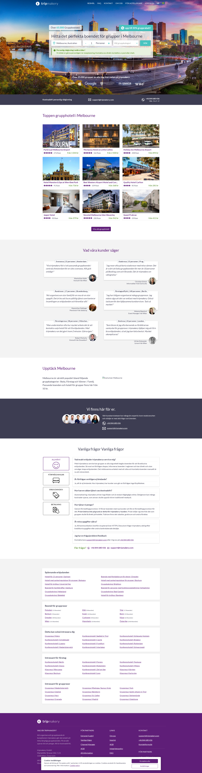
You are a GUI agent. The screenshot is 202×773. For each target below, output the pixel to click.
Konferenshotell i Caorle (92, 640)
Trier (121, 610)
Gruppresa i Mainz (52, 636)
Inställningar (144, 766)
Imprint (113, 740)
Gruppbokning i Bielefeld (55, 595)
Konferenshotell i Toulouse (130, 662)
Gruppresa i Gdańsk (53, 692)
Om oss (119, 3)
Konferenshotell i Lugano (55, 643)
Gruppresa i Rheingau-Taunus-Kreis (96, 688)
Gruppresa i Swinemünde (130, 695)
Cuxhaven (86, 617)
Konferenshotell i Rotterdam (131, 643)
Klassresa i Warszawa (53, 669)
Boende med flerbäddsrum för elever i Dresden (119, 576)
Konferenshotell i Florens (92, 662)
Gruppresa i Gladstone (129, 699)
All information (87, 753)
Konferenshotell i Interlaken (93, 647)
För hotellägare (133, 3)
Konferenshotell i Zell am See (94, 669)
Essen (84, 614)
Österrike (123, 621)
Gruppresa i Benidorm (91, 692)
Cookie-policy (75, 765)
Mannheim (86, 621)
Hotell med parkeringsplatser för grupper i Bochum (121, 580)
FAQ (99, 3)
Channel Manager (88, 744)
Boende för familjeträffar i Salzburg (59, 588)
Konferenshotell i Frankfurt (93, 643)
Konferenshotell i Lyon (91, 673)
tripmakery (124, 77)
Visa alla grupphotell (101, 229)
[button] (126, 3)
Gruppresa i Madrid (90, 699)
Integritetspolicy (116, 748)
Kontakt (108, 3)
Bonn (122, 614)
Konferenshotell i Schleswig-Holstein (134, 636)
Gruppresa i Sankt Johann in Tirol (133, 692)
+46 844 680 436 (152, 98)
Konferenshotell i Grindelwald (57, 640)
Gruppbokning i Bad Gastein (112, 591)
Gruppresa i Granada (53, 699)
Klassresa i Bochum (52, 673)
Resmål (91, 3)
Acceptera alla (145, 761)
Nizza (122, 617)
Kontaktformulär (145, 744)
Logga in (149, 3)
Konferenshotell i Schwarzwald (132, 647)
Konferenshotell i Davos (54, 666)
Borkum (48, 614)
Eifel (84, 610)
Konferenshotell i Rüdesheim (94, 666)
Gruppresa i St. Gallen (91, 695)
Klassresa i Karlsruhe (128, 673)
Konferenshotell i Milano (130, 666)
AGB (83, 748)
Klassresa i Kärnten (127, 669)
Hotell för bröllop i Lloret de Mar (58, 584)
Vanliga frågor (86, 740)
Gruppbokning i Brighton (111, 584)
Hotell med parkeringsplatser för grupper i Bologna (65, 580)
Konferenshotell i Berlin (54, 662)
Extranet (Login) (87, 736)
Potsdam (48, 610)
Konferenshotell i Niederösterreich (59, 647)
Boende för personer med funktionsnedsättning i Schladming (125, 588)
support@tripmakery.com (103, 100)
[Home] (47, 3)
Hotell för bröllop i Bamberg (112, 595)
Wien (47, 621)
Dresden (48, 617)
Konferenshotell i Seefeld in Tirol (95, 636)
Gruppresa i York (126, 688)
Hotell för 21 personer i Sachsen (57, 576)
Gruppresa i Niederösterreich (56, 688)
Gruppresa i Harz (52, 695)
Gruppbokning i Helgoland (55, 591)
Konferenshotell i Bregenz (130, 640)
